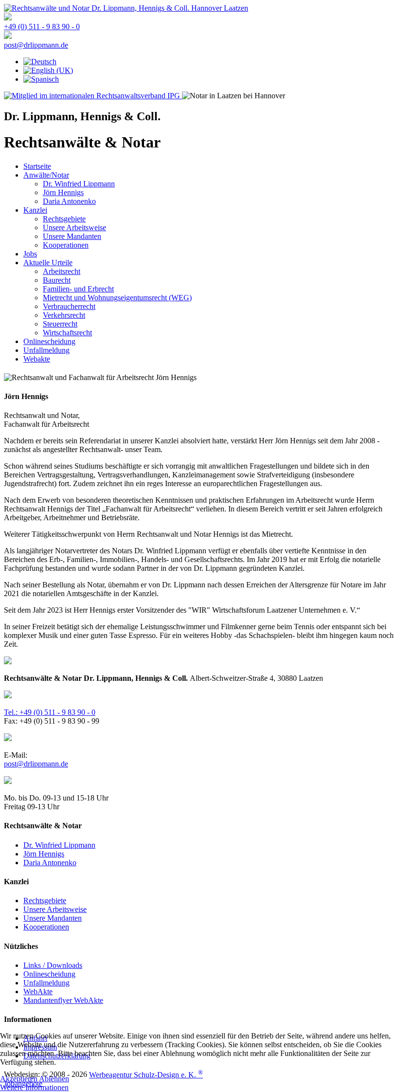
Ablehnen (54, 1078)
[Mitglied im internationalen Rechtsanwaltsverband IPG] (93, 95)
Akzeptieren (18, 1078)
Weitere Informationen (34, 1087)
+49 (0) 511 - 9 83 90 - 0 (42, 26)
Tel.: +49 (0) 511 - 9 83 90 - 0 (49, 712)
